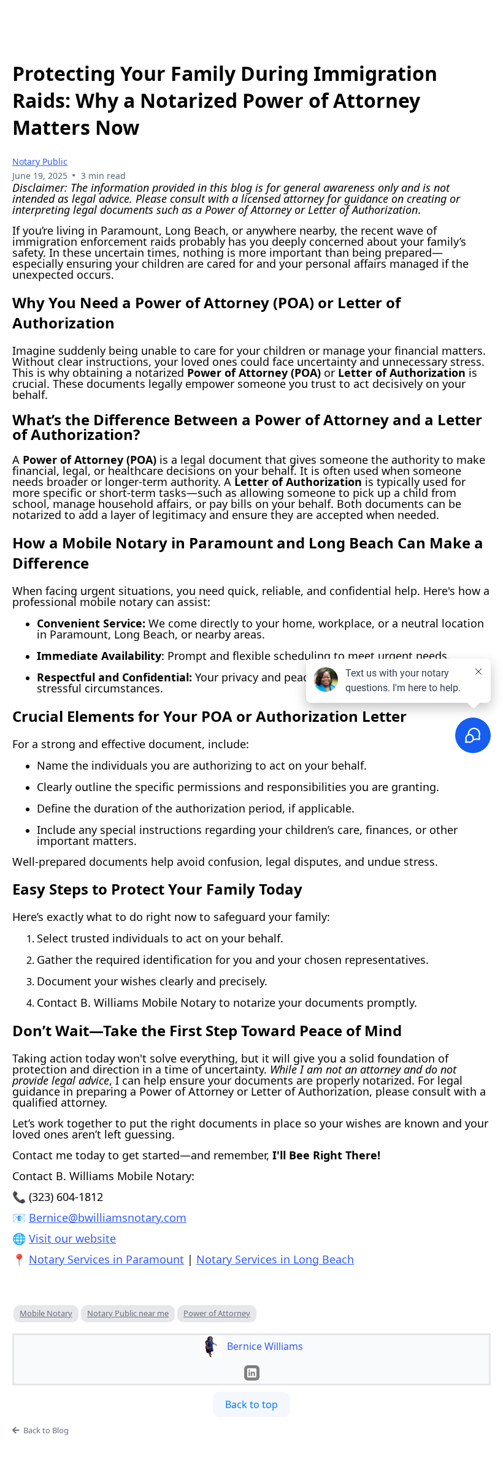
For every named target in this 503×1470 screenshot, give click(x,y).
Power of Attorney (216, 1313)
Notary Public (39, 161)
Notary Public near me (128, 1313)
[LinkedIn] (251, 1373)
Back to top (251, 1404)
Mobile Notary (46, 1313)
